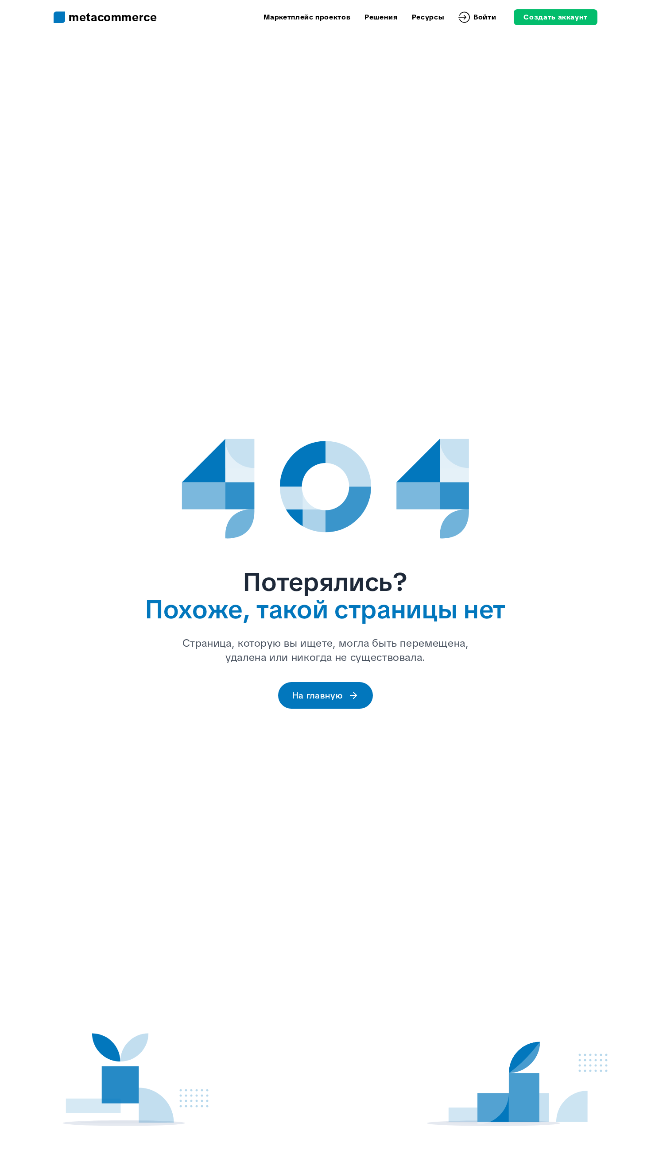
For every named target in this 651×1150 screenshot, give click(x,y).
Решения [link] (380, 17)
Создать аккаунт (555, 17)
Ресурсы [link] (428, 17)
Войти (484, 17)
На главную (317, 695)
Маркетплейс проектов (307, 17)
